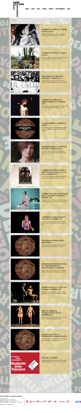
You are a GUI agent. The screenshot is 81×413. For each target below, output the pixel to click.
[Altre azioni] (67, 26)
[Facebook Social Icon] (76, 402)
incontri (47, 20)
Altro (61, 20)
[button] (27, 8)
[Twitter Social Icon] (78, 402)
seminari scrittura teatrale (37, 20)
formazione (27, 20)
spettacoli (20, 20)
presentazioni (54, 20)
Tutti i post (13, 20)
